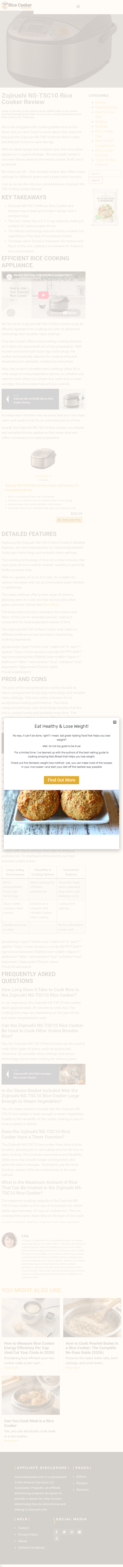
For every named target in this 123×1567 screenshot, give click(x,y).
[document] (61, 783)
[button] (115, 722)
